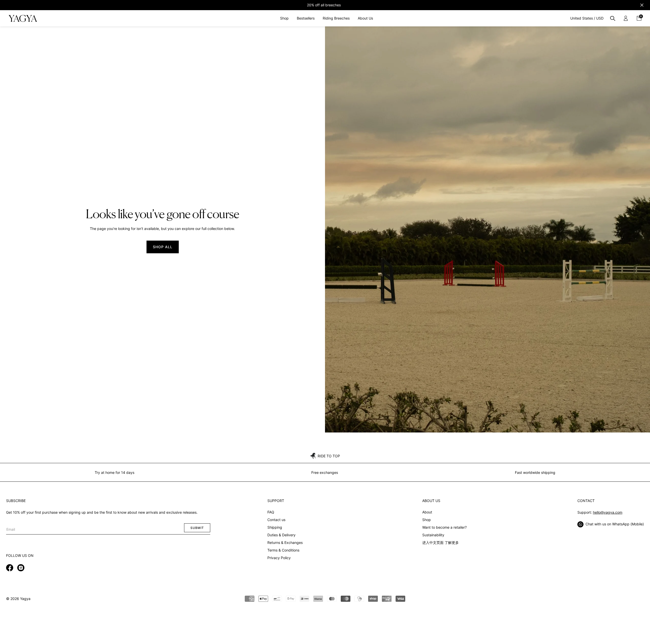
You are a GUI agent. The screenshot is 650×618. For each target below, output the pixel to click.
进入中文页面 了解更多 (440, 542)
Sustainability (433, 535)
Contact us (276, 519)
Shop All (162, 247)
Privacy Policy (279, 558)
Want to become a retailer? (444, 527)
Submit (197, 528)
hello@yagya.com (607, 512)
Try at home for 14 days (114, 472)
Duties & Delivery (281, 535)
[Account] (625, 18)
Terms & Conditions (283, 550)
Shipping (274, 527)
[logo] (22, 18)
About (427, 512)
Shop (426, 519)
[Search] (612, 18)
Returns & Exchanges (285, 542)
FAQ (270, 512)
